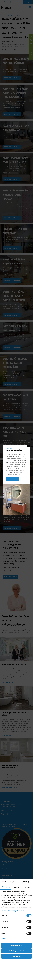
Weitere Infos (11, 479)
